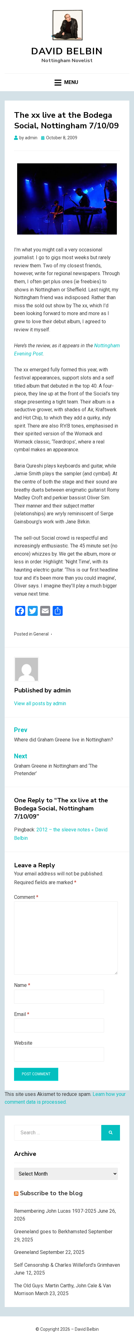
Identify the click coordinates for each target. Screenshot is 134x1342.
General (41, 633)
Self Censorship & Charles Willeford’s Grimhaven (67, 1265)
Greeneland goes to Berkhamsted (50, 1232)
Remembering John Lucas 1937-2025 (55, 1211)
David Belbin (67, 51)
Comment (26, 897)
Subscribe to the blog (51, 1193)
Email (21, 1014)
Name (22, 985)
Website (23, 1043)
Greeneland (26, 1252)
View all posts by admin (40, 703)
